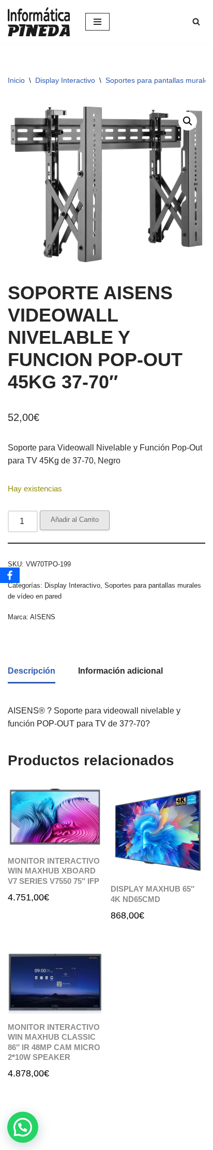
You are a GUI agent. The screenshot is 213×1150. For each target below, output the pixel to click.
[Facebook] (10, 575)
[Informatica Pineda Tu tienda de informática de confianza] (39, 21)
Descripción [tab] (31, 670)
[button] (187, 121)
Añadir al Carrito (75, 519)
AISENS (42, 617)
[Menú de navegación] (97, 22)
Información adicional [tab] (120, 670)
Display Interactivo (65, 80)
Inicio (16, 80)
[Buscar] (196, 21)
